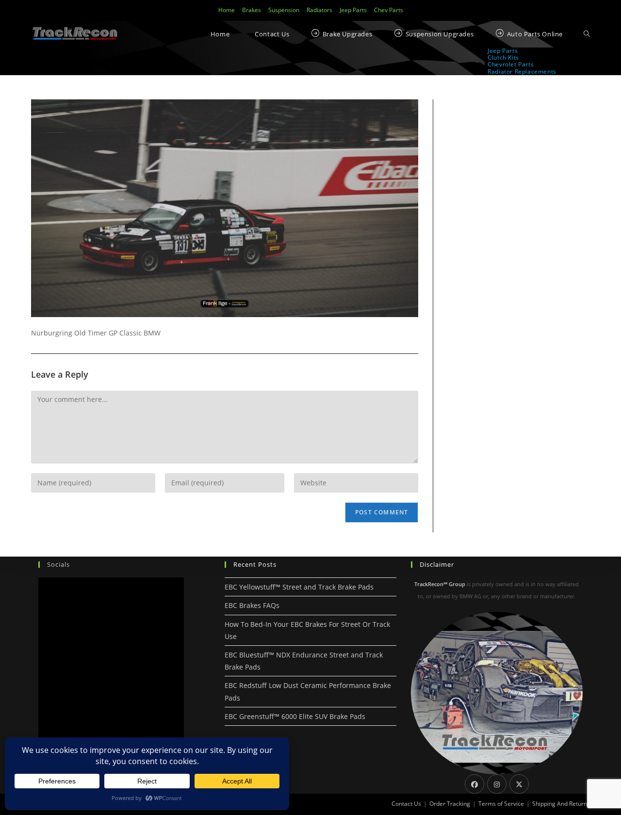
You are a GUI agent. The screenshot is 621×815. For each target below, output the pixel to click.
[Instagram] (497, 784)
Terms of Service (501, 803)
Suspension (283, 10)
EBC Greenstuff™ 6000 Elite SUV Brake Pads (295, 716)
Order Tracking (449, 803)
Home (226, 10)
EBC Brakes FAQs (252, 605)
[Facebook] (474, 784)
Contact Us (406, 803)
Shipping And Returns (561, 803)
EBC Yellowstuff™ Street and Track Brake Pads (299, 586)
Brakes (251, 10)
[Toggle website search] (586, 34)
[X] (519, 784)
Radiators (319, 10)
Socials (58, 564)
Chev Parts (388, 10)
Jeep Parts (353, 10)
